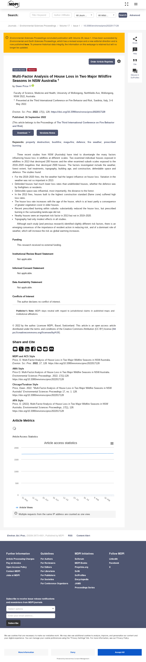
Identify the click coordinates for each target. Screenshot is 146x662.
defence (80, 142)
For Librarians (48, 571)
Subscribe (13, 623)
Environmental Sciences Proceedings (38, 25)
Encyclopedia (81, 579)
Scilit (77, 571)
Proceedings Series (85, 587)
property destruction (37, 142)
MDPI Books (81, 562)
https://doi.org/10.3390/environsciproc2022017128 (78, 112)
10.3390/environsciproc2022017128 (101, 25)
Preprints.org (81, 567)
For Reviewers (48, 562)
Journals (12, 25)
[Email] (15, 350)
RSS (70, 535)
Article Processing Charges (20, 558)
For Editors (46, 567)
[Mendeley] (51, 350)
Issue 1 (76, 25)
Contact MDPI (13, 571)
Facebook (114, 562)
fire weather (94, 142)
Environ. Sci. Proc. (16, 535)
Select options (15, 608)
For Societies (47, 579)
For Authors (47, 558)
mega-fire (69, 142)
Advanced (135, 15)
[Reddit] (45, 350)
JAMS (78, 583)
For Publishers (48, 575)
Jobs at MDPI (13, 575)
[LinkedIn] (27, 350)
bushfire (56, 142)
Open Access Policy (16, 567)
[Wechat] (39, 350)
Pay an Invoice (13, 562)
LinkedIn (113, 558)
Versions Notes (47, 132)
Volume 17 (64, 25)
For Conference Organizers (54, 583)
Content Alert (83, 535)
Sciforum (79, 558)
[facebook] (33, 350)
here (27, 44)
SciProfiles (80, 575)
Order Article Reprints (102, 61)
